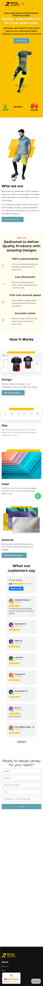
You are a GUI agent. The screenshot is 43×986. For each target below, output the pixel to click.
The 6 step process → (14, 555)
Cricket (4, 983)
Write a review (16, 588)
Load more (21, 742)
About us (5, 966)
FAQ (3, 974)
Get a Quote (21, 41)
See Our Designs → (13, 393)
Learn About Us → (12, 219)
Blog (3, 970)
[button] (2, 4)
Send (21, 806)
